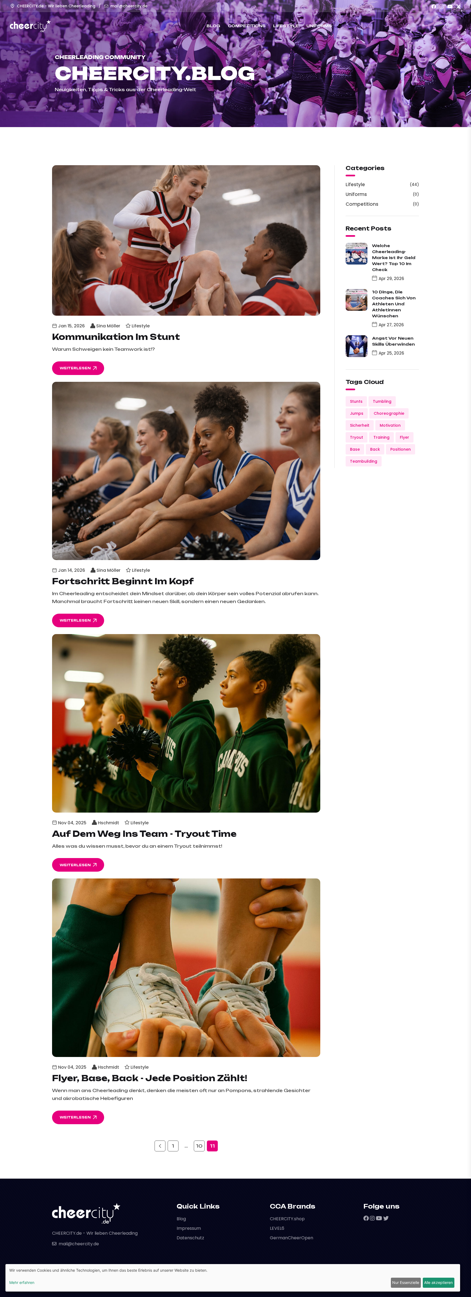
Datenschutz (190, 1238)
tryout (356, 437)
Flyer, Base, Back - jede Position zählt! (149, 1078)
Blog (213, 25)
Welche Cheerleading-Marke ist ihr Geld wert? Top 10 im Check (393, 257)
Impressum (189, 1228)
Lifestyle (286, 25)
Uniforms (319, 25)
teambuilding (363, 461)
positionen (400, 449)
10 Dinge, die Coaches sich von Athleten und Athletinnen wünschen (394, 304)
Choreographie (389, 413)
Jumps (356, 413)
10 (199, 1146)
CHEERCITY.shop (287, 1219)
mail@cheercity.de (128, 6)
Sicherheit (359, 425)
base (355, 449)
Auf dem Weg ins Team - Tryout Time (144, 834)
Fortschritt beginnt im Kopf (123, 581)
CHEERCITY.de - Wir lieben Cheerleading (56, 6)
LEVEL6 (277, 1228)
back (375, 449)
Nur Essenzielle (405, 1282)
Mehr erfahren (21, 1282)
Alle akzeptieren (438, 1282)
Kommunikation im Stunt (116, 337)
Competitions (246, 25)
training (381, 437)
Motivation (390, 425)
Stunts (356, 401)
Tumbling (382, 401)
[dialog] (232, 1278)
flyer (404, 437)
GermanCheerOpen (291, 1238)
